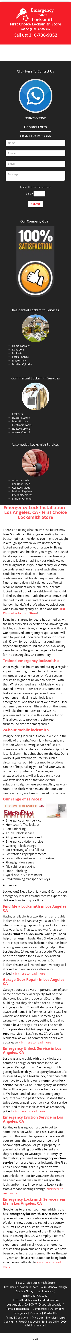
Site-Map (51, 1317)
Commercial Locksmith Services (35, 378)
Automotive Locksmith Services (35, 444)
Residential (22, 1308)
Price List (37, 1317)
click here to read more (29, 974)
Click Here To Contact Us (35, 71)
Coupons (35, 1313)
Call (36, 1338)
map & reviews (45, 1291)
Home (9, 1308)
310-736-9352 (43, 35)
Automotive (57, 1308)
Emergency (20, 1313)
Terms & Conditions (17, 1317)
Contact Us (51, 1313)
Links (63, 1317)
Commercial (40, 1308)
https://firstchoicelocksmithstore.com (36, 1300)
